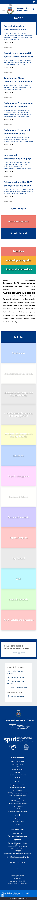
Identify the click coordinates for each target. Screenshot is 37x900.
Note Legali (17, 893)
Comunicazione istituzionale (19, 299)
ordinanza (23, 312)
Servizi (17, 781)
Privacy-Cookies (7, 893)
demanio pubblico (30, 302)
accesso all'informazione (19, 280)
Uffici (17, 767)
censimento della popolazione (20, 296)
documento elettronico (10, 305)
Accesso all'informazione (19, 283)
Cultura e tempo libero (17, 787)
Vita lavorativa (17, 790)
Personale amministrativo (17, 775)
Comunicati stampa (17, 821)
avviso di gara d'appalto (19, 292)
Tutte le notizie (18, 208)
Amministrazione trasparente (17, 836)
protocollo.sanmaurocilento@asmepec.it (17, 853)
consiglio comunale (9, 302)
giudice (22, 309)
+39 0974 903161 (17, 851)
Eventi (18, 824)
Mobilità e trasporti (17, 801)
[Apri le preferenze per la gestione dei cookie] (3, 896)
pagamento (32, 312)
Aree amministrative (17, 761)
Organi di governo (17, 764)
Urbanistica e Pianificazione (17, 795)
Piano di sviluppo (20, 315)
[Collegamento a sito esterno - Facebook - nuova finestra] (17, 868)
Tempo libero (8, 318)
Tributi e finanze (17, 806)
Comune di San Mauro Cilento (22, 9)
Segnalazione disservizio (17, 881)
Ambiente (17, 809)
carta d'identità (7, 296)
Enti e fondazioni (17, 769)
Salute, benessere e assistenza (18, 811)
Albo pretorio (17, 833)
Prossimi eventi (18, 233)
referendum (30, 315)
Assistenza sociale (19, 290)
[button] (34, 2)
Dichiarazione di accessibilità (17, 884)
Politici (17, 772)
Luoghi (17, 777)
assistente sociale (29, 286)
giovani (16, 309)
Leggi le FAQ (17, 878)
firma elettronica (8, 309)
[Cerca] (33, 9)
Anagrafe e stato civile (17, 785)
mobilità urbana (30, 309)
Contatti (17, 840)
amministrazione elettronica (12, 286)
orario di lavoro (10, 312)
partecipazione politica (8, 315)
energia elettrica (29, 305)
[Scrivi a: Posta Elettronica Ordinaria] (17, 855)
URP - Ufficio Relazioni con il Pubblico (17, 857)
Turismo (33, 318)
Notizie (17, 819)
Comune (32, 296)
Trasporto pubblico (22, 318)
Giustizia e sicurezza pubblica (17, 803)
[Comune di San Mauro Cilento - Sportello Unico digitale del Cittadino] (10, 9)
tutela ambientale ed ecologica (10, 322)
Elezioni (19, 305)
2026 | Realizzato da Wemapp (18, 898)
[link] (18, 251)
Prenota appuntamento (17, 876)
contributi (20, 302)
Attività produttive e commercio (17, 793)
